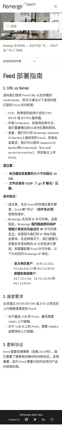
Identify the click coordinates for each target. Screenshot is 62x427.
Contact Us (14, 419)
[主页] (19, 6)
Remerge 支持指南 (14, 45)
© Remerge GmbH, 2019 (31, 414)
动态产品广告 (37, 45)
